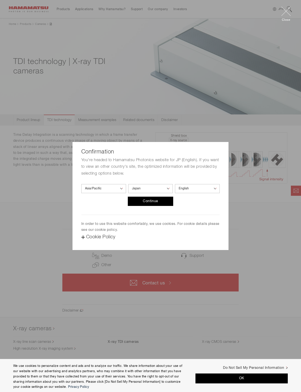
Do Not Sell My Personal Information (253, 368)
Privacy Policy (78, 386)
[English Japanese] (197, 188)
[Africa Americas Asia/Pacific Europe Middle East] (103, 188)
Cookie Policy (100, 237)
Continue (150, 201)
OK (241, 378)
